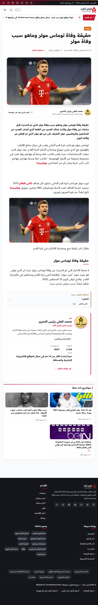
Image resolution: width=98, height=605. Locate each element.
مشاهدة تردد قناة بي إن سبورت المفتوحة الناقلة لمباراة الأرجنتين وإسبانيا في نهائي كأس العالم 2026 (73, 445)
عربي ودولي (40, 498)
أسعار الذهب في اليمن (37, 549)
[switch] (18, 9)
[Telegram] (8, 2)
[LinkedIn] (17, 2)
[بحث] (11, 9)
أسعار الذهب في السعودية (46, 591)
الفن (43, 508)
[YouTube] (22, 2)
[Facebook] (31, 2)
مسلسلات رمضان (38, 544)
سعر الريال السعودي (38, 538)
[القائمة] (4, 9)
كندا (74, 304)
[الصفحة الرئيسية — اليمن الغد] (88, 10)
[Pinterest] (13, 2)
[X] (26, 2)
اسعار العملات (88, 554)
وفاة (23, 549)
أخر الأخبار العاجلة (87, 544)
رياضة (87, 29)
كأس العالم (25, 183)
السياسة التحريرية (87, 559)
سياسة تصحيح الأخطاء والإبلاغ (59, 571)
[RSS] (3, 2)
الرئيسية (91, 533)
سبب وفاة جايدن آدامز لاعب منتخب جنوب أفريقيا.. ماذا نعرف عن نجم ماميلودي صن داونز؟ (28, 413)
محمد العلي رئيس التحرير (71, 111)
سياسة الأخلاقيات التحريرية (19, 571)
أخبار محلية (40, 503)
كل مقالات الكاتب (62, 368)
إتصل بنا (91, 549)
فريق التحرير (39, 571)
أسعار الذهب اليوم (21, 533)
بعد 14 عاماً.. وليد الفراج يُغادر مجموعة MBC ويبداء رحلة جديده (72, 411)
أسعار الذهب (23, 544)
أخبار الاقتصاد (39, 513)
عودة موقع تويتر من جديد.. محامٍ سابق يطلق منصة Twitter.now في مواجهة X (43, 17)
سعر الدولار (22, 538)
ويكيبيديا (41, 162)
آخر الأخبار (90, 538)
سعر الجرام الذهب (38, 533)
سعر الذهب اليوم (12, 549)
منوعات (42, 493)
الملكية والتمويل (63, 577)
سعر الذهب (41, 554)
